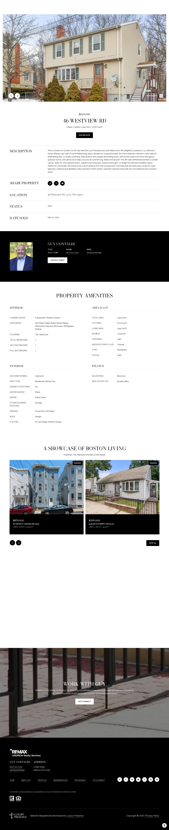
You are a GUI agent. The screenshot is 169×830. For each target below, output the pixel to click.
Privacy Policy (152, 815)
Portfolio (42, 780)
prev (11, 95)
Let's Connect (99, 780)
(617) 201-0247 (72, 253)
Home (12, 780)
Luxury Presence (75, 815)
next (17, 95)
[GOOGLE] (157, 779)
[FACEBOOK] (119, 779)
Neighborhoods (60, 780)
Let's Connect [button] (84, 701)
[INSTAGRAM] (126, 779)
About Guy (26, 780)
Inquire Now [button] (84, 135)
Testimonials (80, 780)
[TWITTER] (144, 779)
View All (152, 543)
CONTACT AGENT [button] (57, 260)
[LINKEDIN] (132, 779)
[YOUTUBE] (138, 779)
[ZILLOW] (150, 779)
